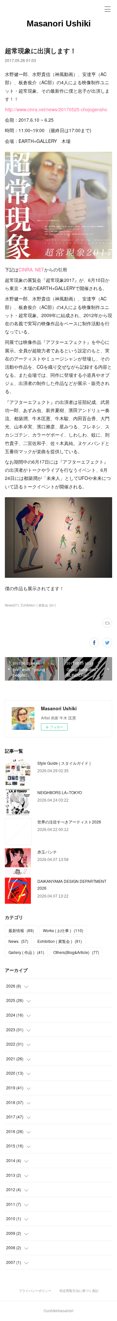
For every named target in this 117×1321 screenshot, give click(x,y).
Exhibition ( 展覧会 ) (59, 941)
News (18, 941)
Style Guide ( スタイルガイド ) (64, 763)
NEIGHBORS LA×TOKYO (59, 792)
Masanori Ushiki (59, 23)
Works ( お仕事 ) (63, 930)
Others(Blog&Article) (76, 952)
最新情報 (21, 930)
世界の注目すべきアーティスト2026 (69, 821)
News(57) (12, 605)
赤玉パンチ (47, 851)
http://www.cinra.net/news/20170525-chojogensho (56, 109)
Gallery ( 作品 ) (26, 952)
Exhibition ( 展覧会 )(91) (38, 605)
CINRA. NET (31, 269)
